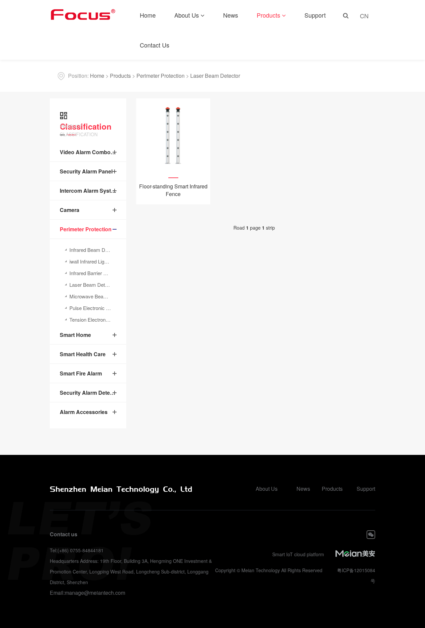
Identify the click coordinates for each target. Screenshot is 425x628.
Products (268, 15)
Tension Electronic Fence (96, 319)
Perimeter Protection (160, 75)
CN (364, 15)
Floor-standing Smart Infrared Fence (173, 190)
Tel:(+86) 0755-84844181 (77, 550)
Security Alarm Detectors (88, 392)
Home (148, 15)
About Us (186, 15)
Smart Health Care (83, 354)
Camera (69, 210)
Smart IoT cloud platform (298, 554)
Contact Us (154, 45)
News (230, 15)
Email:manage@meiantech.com (87, 592)
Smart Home (75, 335)
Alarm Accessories (84, 412)
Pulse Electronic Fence (94, 307)
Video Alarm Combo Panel (88, 152)
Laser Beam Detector (215, 75)
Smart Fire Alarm (81, 373)
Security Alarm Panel (86, 171)
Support (315, 15)
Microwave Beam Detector (97, 296)
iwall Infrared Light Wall (94, 261)
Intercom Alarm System (88, 190)
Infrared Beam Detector (94, 249)
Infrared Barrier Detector (95, 272)
